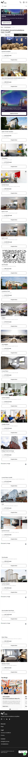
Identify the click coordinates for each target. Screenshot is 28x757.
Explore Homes (6, 23)
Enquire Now (14, 60)
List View (20, 35)
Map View (7, 35)
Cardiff (5, 6)
